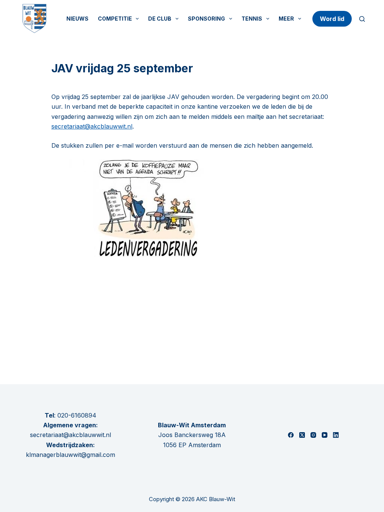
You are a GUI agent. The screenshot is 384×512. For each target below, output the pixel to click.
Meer (286, 18)
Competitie (115, 18)
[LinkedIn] (336, 435)
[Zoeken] (362, 19)
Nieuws (77, 18)
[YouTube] (324, 435)
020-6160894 (76, 415)
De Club (159, 18)
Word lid (332, 18)
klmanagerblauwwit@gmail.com (70, 454)
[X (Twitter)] (302, 435)
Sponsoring (206, 18)
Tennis (252, 18)
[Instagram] (313, 435)
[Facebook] (291, 435)
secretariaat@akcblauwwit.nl (91, 126)
